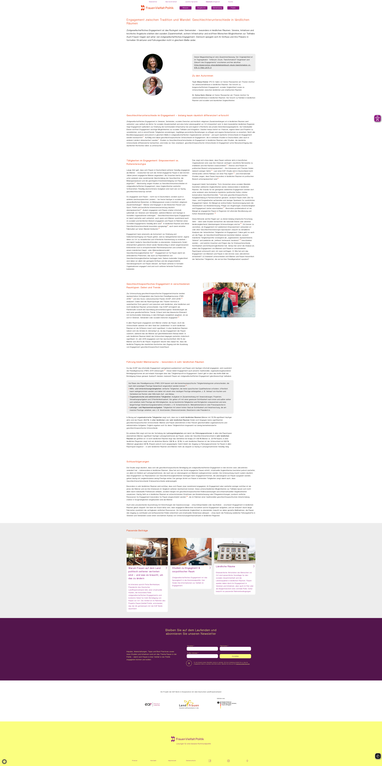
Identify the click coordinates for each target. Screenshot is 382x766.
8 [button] (161, 223)
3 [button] (158, 139)
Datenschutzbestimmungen (243, 664)
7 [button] (156, 215)
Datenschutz (191, 760)
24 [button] (164, 370)
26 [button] (187, 496)
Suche (230, 1)
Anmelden (235, 656)
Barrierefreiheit (171, 1)
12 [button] (227, 165)
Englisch (217, 1)
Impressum (172, 760)
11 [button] (153, 252)
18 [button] (215, 213)
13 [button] (211, 170)
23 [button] (178, 317)
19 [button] (240, 223)
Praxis (233, 8)
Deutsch (209, 1)
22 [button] (182, 298)
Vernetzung (217, 8)
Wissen (185, 8)
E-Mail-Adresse (193, 653)
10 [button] (159, 228)
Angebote (201, 8)
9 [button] (167, 225)
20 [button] (240, 240)
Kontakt (153, 760)
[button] (4, 761)
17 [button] (223, 208)
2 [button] (143, 137)
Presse (134, 760)
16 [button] (219, 194)
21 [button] (132, 298)
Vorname (190, 646)
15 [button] (218, 178)
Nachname (224, 646)
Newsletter (153, 1)
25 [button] (186, 385)
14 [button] (234, 173)
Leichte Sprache (191, 1)
